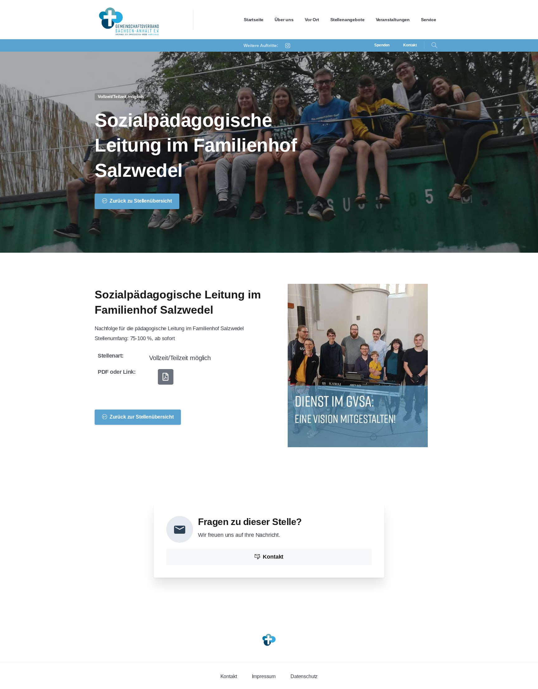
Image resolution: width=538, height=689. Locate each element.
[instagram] (287, 45)
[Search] (434, 45)
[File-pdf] (165, 377)
